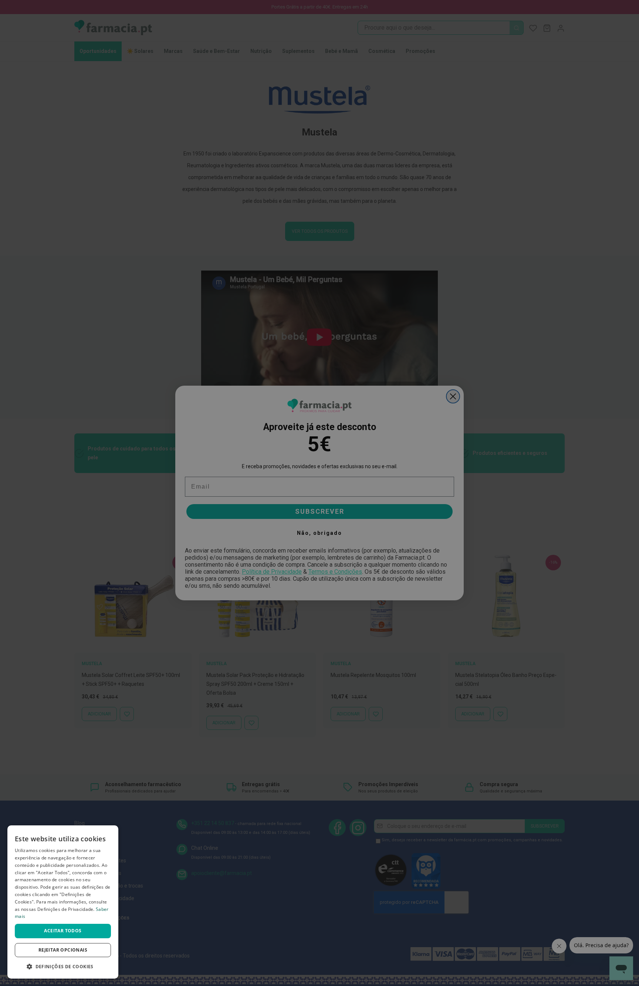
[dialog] (62, 902)
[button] (63, 966)
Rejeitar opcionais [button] (62, 950)
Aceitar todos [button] (62, 931)
